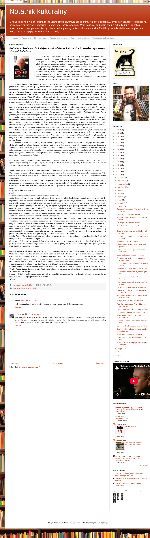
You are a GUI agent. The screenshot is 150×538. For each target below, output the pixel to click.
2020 (118, 149)
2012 (118, 175)
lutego (120, 349)
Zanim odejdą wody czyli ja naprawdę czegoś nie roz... (131, 259)
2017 (118, 159)
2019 (118, 152)
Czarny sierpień (130, 426)
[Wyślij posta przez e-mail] (37, 285)
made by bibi (120, 440)
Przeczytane (26, 38)
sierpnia (121, 190)
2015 (118, 165)
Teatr (72, 38)
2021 (118, 146)
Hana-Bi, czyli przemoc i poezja (128, 214)
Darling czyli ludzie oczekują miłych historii (132, 326)
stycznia (121, 352)
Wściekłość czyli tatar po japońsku (129, 334)
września (121, 187)
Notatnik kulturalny (38, 11)
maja (120, 200)
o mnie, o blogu (83, 38)
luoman (79, 523)
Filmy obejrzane (40, 38)
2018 (118, 155)
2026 (118, 130)
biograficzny (21, 288)
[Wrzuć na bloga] (44, 285)
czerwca (121, 197)
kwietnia (121, 203)
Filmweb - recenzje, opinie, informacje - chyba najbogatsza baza (129, 475)
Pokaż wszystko (143, 465)
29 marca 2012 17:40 (29, 301)
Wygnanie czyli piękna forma (127, 241)
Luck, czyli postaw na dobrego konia (130, 255)
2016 (118, 162)
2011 (118, 356)
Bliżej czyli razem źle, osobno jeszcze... (131, 312)
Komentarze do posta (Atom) (29, 367)
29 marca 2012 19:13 (36, 314)
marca (120, 206)
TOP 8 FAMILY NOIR (122, 419)
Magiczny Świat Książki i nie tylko (128, 407)
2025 (118, 133)
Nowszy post (14, 363)
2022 (118, 143)
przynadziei (19, 314)
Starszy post (100, 363)
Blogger (106, 523)
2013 (118, 171)
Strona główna (13, 38)
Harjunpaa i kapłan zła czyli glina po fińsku (132, 309)
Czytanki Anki (120, 424)
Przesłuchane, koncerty (58, 38)
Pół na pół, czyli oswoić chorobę (129, 223)
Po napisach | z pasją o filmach (127, 456)
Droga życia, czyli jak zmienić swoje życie (132, 268)
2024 (118, 136)
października (122, 184)
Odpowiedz (19, 307)
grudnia (121, 177)
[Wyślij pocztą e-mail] (41, 285)
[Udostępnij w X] (46, 285)
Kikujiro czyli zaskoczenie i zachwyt (130, 301)
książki (34, 288)
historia (28, 288)
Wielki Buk (119, 417)
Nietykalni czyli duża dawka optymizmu (131, 287)
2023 (118, 139)
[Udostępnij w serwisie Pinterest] (50, 285)
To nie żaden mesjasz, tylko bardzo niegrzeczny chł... (130, 316)
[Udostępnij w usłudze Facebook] (48, 285)
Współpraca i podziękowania (103, 38)
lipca (119, 193)
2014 (118, 168)
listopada (121, 181)
